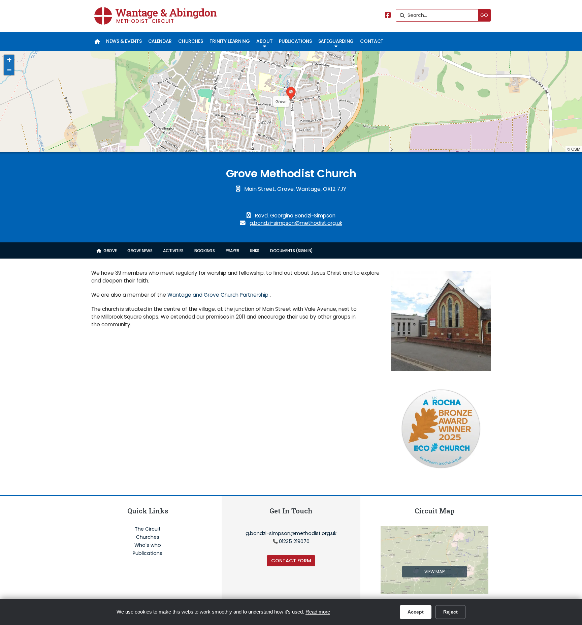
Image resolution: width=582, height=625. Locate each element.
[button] (291, 94)
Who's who (147, 545)
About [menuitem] (264, 41)
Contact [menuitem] (372, 41)
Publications (147, 553)
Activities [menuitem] (173, 251)
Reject (450, 612)
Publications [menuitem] (295, 41)
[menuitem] (97, 41)
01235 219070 (294, 541)
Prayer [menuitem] (232, 251)
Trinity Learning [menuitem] (229, 41)
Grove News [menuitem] (139, 251)
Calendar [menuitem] (160, 41)
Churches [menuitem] (190, 41)
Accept (416, 612)
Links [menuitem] (254, 251)
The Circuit (148, 529)
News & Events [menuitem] (123, 41)
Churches (147, 537)
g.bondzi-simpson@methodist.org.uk (296, 223)
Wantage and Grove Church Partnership (217, 294)
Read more (317, 612)
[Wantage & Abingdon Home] (103, 16)
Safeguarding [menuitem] (336, 41)
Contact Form (291, 560)
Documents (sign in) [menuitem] (291, 251)
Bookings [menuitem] (204, 251)
